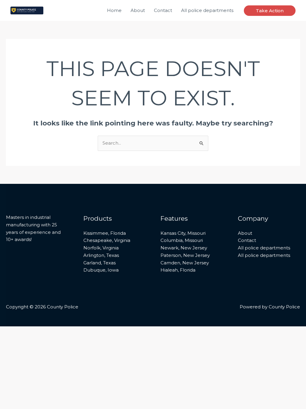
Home (114, 10)
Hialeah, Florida (177, 270)
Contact (163, 10)
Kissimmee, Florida (104, 233)
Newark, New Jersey (183, 248)
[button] (270, 10)
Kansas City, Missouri (183, 233)
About (138, 10)
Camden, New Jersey (184, 263)
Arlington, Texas (101, 255)
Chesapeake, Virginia (106, 240)
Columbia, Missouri (181, 240)
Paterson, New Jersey (185, 255)
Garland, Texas (99, 263)
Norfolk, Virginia (101, 248)
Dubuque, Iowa (101, 270)
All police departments (207, 10)
